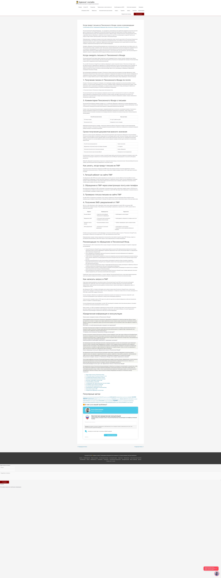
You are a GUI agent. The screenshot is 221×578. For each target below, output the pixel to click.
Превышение (126, 457)
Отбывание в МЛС (85, 10)
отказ (92, 400)
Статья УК (101, 397)
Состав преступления (95, 397)
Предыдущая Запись (82, 446)
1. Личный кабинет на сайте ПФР (92, 381)
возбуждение (113, 397)
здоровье (96, 398)
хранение (131, 402)
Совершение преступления (87, 397)
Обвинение (94, 10)
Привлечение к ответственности (105, 7)
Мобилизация (141, 10)
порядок (105, 400)
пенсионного (110, 27)
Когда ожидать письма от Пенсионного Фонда (95, 374)
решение (114, 402)
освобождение (131, 398)
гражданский (118, 397)
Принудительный (125, 459)
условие (128, 402)
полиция (97, 400)
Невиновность (93, 459)
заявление (91, 399)
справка (117, 402)
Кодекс (116, 10)
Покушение (106, 459)
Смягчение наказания (131, 7)
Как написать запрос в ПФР (91, 388)
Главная (80, 7)
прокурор (97, 402)
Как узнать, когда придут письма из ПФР (94, 380)
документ (130, 397)
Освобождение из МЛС (119, 7)
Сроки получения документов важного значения (95, 378)
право (115, 400)
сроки (120, 402)
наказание (113, 398)
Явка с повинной (133, 459)
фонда (127, 27)
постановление (110, 400)
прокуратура (92, 402)
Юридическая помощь (126, 14)
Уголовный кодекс (113, 457)
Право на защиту (94, 457)
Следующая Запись (139, 446)
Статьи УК (85, 7)
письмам (116, 27)
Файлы (128, 10)
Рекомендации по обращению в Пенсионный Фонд (96, 387)
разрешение (104, 402)
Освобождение (87, 457)
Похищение (100, 459)
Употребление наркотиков (115, 459)
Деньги (139, 459)
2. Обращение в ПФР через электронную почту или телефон (98, 383)
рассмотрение (109, 402)
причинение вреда (86, 402)
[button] (139, 14)
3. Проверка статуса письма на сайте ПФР (94, 384)
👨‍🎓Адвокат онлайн (85, 2)
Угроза (88, 459)
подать (94, 400)
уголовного (124, 402)
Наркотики (120, 457)
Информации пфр (103, 27)
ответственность (86, 400)
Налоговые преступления (135, 457)
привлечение (131, 400)
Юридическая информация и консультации (94, 390)
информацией (97, 27)
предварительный (121, 400)
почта (124, 27)
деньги (122, 397)
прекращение (126, 400)
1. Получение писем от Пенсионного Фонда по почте (96, 376)
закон (85, 399)
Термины (122, 10)
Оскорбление (83, 459)
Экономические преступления (105, 10)
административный (106, 397)
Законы (80, 457)
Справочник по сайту (110, 461)
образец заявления (124, 398)
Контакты (135, 10)
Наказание (141, 7)
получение (120, 27)
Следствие (92, 7)
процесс (100, 402)
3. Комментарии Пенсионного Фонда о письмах (95, 377)
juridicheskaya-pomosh (88, 27)
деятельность (125, 397)
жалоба (134, 397)
